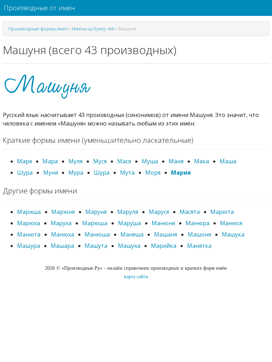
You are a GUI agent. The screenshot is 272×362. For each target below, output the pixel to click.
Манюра (197, 223)
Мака (201, 161)
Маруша (129, 223)
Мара (50, 161)
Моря (152, 172)
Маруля (127, 212)
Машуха (129, 246)
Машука (233, 234)
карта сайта (136, 276)
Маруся (159, 212)
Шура (25, 172)
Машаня (165, 234)
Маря (24, 161)
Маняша (131, 234)
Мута (127, 172)
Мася (124, 161)
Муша (150, 161)
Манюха (62, 234)
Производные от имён (39, 7)
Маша (228, 161)
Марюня (63, 212)
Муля (75, 161)
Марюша (94, 223)
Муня (50, 172)
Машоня (199, 234)
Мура (75, 172)
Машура (28, 246)
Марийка (163, 246)
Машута (96, 246)
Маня (176, 161)
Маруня (96, 212)
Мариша (29, 212)
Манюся (231, 223)
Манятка (199, 246)
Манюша (97, 234)
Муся (100, 161)
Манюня (163, 223)
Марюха (28, 223)
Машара (62, 246)
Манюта (28, 234)
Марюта (222, 212)
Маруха (61, 223)
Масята (190, 212)
